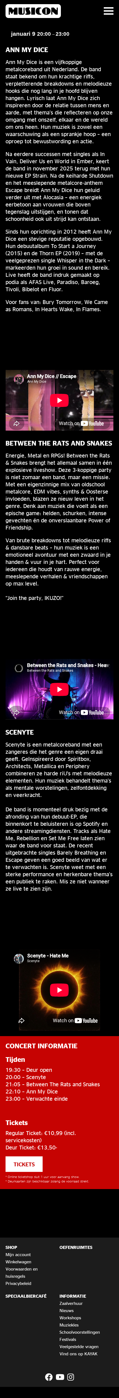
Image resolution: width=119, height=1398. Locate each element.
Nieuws (67, 1310)
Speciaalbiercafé (26, 1296)
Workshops (70, 1317)
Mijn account (18, 1254)
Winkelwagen (18, 1261)
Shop (11, 1247)
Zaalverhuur (71, 1303)
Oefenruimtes (76, 1247)
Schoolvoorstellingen (80, 1332)
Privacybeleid (18, 1283)
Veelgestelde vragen (79, 1346)
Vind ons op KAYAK (78, 1353)
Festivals (68, 1339)
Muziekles (69, 1324)
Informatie (73, 1296)
